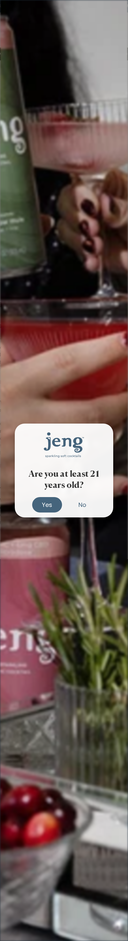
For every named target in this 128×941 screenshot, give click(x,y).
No (82, 505)
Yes (47, 505)
